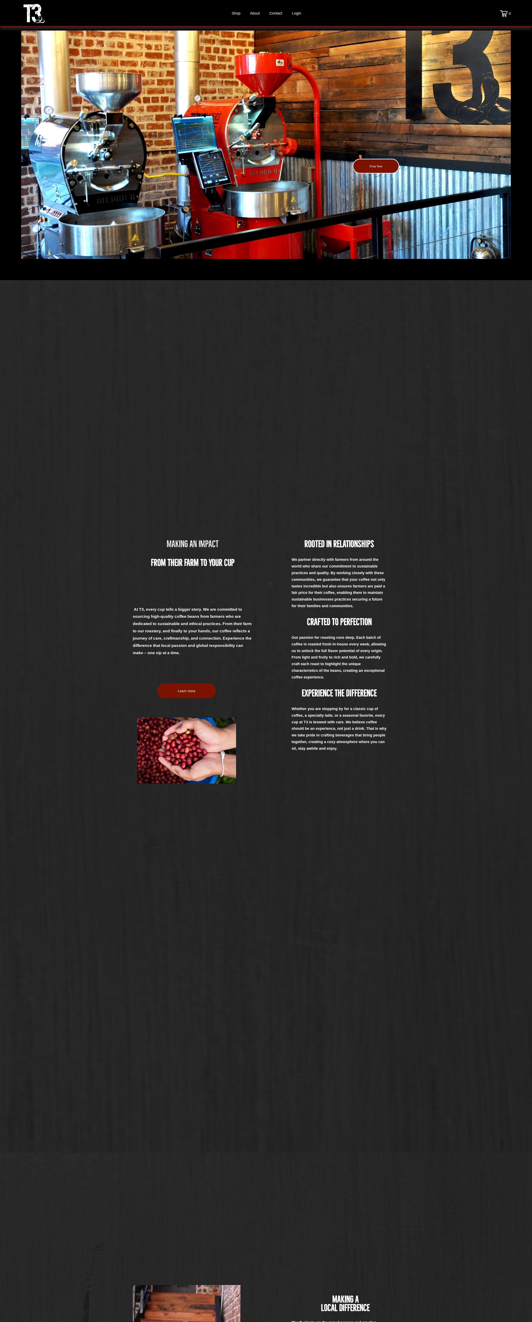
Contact (275, 13)
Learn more (186, 690)
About (255, 13)
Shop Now (375, 166)
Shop (236, 13)
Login (296, 13)
